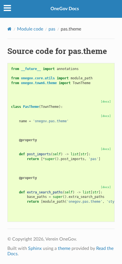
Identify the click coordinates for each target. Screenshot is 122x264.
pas (52, 29)
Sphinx (35, 248)
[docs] (106, 101)
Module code (30, 29)
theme (64, 248)
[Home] (9, 29)
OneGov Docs (65, 8)
